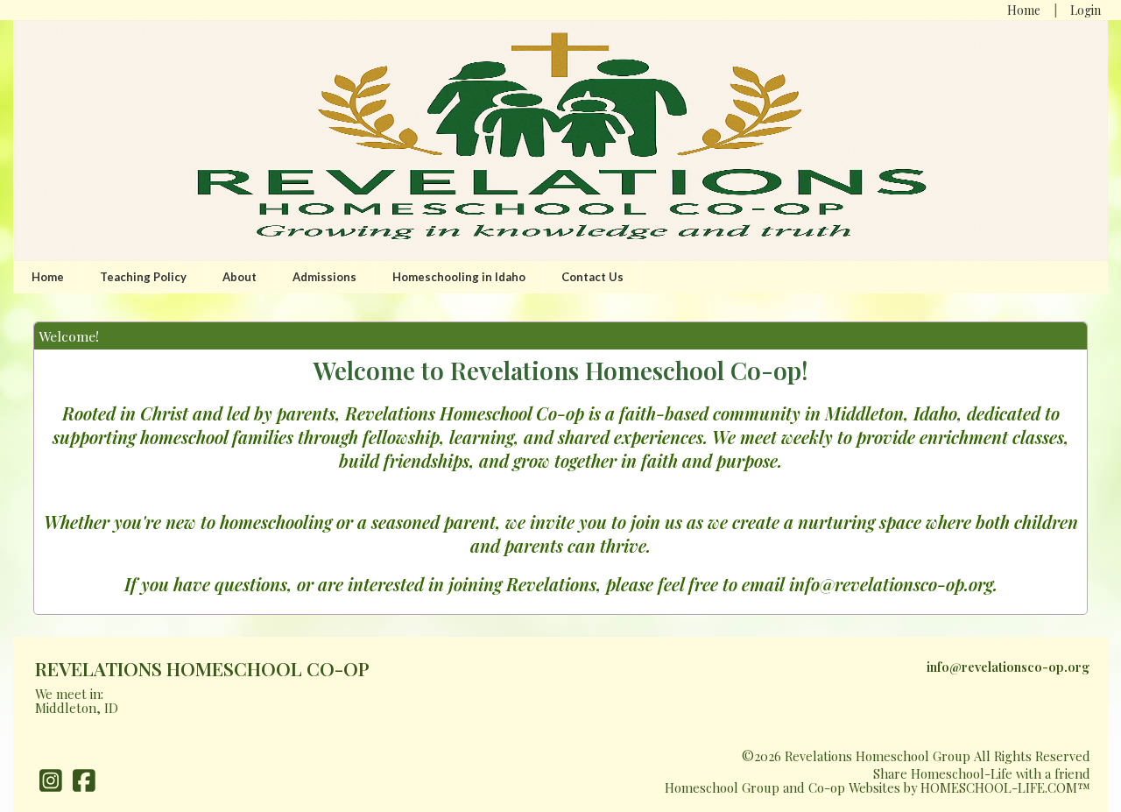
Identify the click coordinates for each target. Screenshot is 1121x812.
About (239, 277)
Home (48, 277)
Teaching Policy (143, 277)
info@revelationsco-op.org (1008, 666)
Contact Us (592, 277)
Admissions (324, 277)
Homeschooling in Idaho (458, 277)
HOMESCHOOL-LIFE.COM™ (1005, 787)
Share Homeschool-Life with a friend (981, 773)
